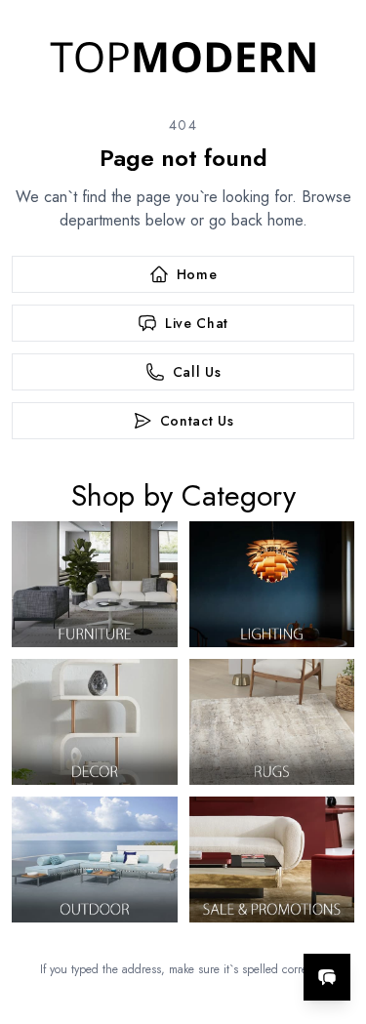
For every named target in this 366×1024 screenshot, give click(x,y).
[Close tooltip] (335, 917)
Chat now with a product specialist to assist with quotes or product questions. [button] (217, 926)
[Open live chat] (327, 977)
